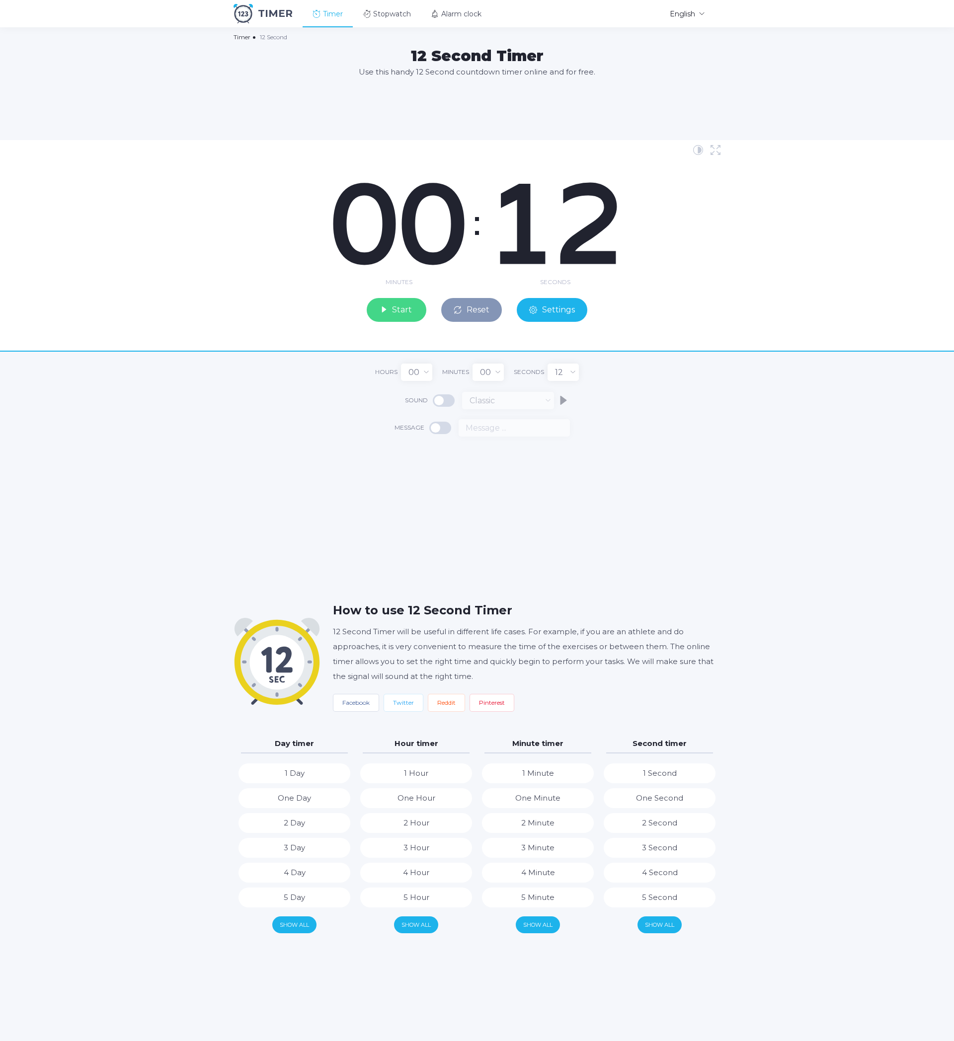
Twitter (403, 702)
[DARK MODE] (698, 150)
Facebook (356, 702)
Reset (478, 309)
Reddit (446, 702)
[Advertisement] (477, 107)
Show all (294, 924)
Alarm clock (461, 13)
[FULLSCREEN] (715, 150)
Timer (333, 13)
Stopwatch (392, 13)
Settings (558, 309)
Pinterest (492, 702)
